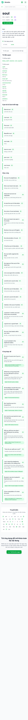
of (14, 524)
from (19, 519)
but (10, 519)
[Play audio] (12, 109)
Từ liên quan (6, 50)
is (17, 521)
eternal (4, 86)
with (20, 526)
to (6, 526)
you (9, 529)
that (10, 526)
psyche (20, 61)
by (6, 519)
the (4, 526)
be (3, 519)
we (3, 529)
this (14, 526)
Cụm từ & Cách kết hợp (17, 50)
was (23, 526)
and (6, 516)
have (4, 521)
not (9, 524)
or (20, 524)
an (21, 516)
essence (12, 61)
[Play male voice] (11, 17)
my (3, 524)
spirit (7, 61)
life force (4, 75)
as (11, 516)
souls (12, 44)
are (15, 516)
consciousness (6, 82)
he (7, 521)
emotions (4, 98)
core (16, 61)
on (17, 524)
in (12, 521)
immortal (4, 94)
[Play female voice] (15, 17)
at (18, 516)
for (15, 519)
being (3, 61)
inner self (4, 79)
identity (4, 90)
